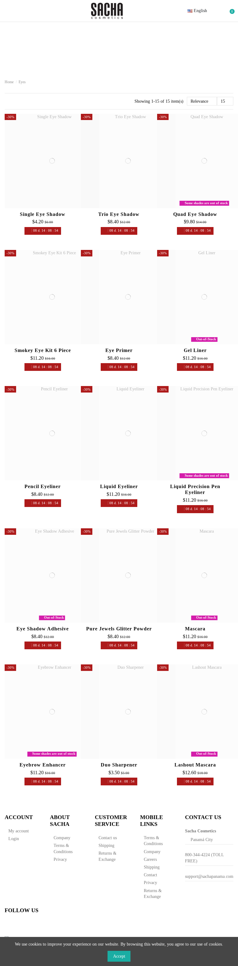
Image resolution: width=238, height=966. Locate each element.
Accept (119, 956)
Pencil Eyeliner (42, 486)
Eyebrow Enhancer (43, 764)
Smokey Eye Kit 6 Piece (43, 350)
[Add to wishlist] (44, 206)
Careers (150, 859)
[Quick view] (59, 206)
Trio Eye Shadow (118, 214)
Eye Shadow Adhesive (42, 628)
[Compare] (51, 206)
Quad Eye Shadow (195, 214)
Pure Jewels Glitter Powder (119, 628)
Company (62, 837)
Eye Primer (119, 350)
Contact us (108, 837)
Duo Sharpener (119, 764)
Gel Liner (195, 350)
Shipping (106, 845)
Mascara (195, 628)
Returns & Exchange (108, 856)
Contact (150, 875)
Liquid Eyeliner (119, 486)
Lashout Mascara (195, 764)
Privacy (60, 859)
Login (13, 838)
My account (18, 831)
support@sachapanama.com (209, 876)
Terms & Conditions (63, 848)
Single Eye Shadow (42, 214)
